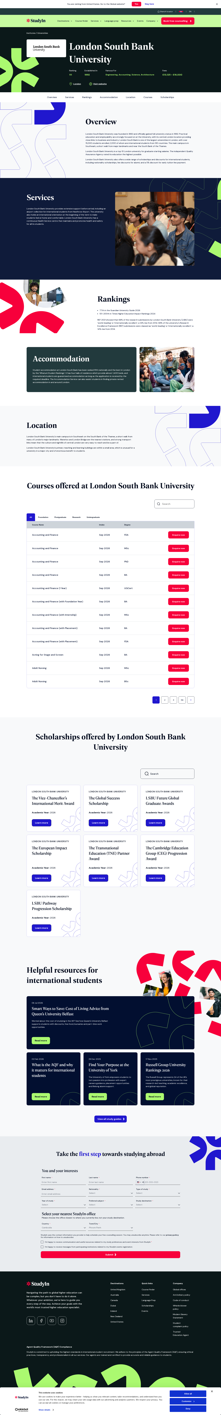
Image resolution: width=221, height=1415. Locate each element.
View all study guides (109, 1119)
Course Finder (148, 1289)
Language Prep (149, 1300)
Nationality (94, 1189)
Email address (48, 1189)
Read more (41, 1040)
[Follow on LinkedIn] (31, 1320)
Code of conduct (181, 1300)
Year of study (48, 1201)
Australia (114, 1295)
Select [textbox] (92, 1193)
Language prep (111, 21)
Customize (186, 1401)
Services (95, 21)
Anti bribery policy (181, 1295)
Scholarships (148, 1305)
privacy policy (172, 1235)
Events (140, 21)
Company (150, 21)
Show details (44, 1410)
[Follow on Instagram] (62, 1320)
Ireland (113, 1311)
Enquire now (178, 535)
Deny (188, 1409)
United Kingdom (117, 1289)
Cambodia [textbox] (47, 1227)
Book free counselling (175, 21)
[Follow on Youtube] (52, 1320)
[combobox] (140, 1182)
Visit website (100, 84)
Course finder (81, 21)
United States (116, 1321)
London (77, 84)
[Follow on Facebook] (41, 1320)
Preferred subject (97, 1201)
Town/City (94, 1224)
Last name (94, 1177)
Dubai (113, 1305)
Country (46, 1224)
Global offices (179, 1289)
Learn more (41, 822)
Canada (114, 1300)
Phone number (143, 1177)
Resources (126, 21)
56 (182, 700)
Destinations (63, 21)
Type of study (143, 1189)
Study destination (144, 1201)
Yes (136, 4)
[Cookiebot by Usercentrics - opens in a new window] (21, 1410)
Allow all (188, 1394)
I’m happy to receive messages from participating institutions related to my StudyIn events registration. (89, 1247)
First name (47, 1177)
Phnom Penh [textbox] (95, 1227)
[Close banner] (212, 1391)
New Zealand (116, 1316)
